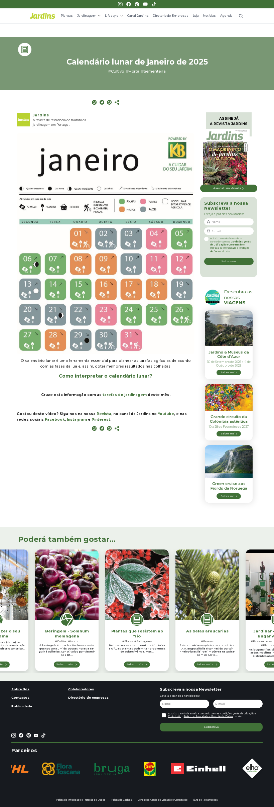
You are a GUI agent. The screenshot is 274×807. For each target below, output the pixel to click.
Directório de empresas (88, 697)
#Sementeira (153, 71)
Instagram (77, 419)
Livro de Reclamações (205, 799)
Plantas (67, 15)
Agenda (226, 15)
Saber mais (64, 664)
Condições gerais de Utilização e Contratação (230, 243)
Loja (196, 15)
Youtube (166, 414)
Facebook (55, 419)
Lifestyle (112, 15)
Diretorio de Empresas (170, 15)
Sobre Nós (20, 689)
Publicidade (21, 706)
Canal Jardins (138, 15)
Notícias (209, 15)
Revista (104, 414)
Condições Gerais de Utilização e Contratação (162, 799)
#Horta (132, 71)
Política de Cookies (121, 799)
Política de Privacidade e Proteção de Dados (208, 716)
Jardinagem (87, 15)
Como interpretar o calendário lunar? (105, 376)
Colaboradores (81, 689)
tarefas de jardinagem (125, 395)
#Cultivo (116, 71)
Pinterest (101, 419)
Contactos (20, 697)
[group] (30, 769)
